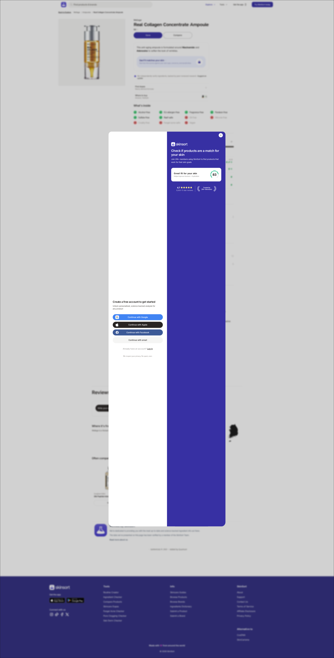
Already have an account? (138, 348)
